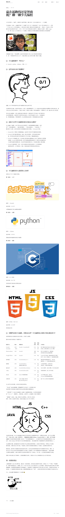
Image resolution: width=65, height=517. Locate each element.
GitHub (57, 513)
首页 (39, 2)
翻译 (46, 2)
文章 (42, 2)
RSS (54, 513)
